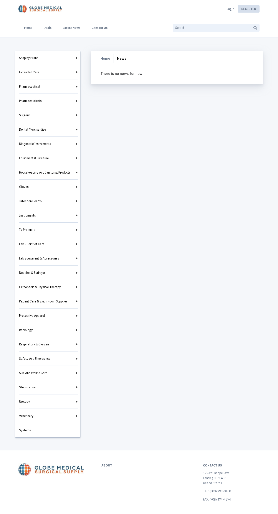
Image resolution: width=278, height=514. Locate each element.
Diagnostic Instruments (35, 144)
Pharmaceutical (29, 87)
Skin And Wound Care (33, 373)
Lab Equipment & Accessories (39, 258)
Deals (47, 28)
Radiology (26, 330)
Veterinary (26, 416)
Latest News (71, 28)
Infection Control (31, 201)
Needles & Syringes (32, 273)
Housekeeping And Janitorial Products (45, 172)
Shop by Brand (28, 58)
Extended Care (29, 72)
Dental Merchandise (32, 129)
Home (29, 28)
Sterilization (27, 387)
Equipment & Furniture (34, 158)
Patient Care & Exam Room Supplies (43, 301)
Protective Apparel (32, 316)
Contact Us (100, 28)
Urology (24, 402)
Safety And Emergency (34, 359)
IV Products (27, 230)
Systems (25, 430)
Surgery (24, 115)
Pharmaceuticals (30, 101)
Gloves (24, 187)
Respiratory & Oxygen (34, 344)
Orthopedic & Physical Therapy (40, 287)
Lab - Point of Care (32, 244)
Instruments (27, 215)
